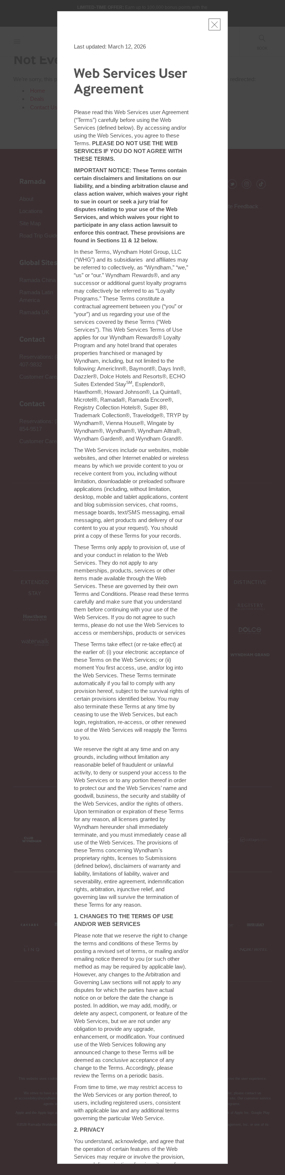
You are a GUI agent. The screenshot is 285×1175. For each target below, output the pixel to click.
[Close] (214, 24)
